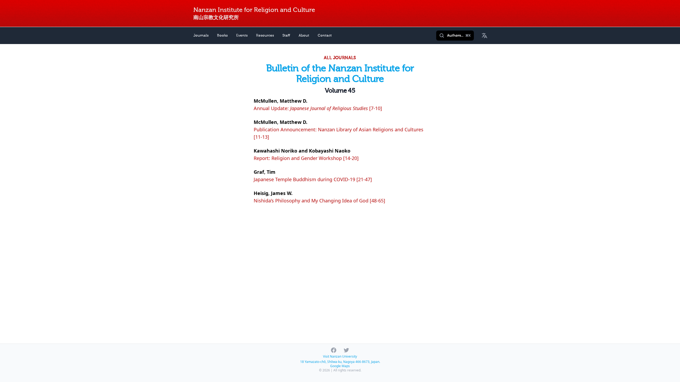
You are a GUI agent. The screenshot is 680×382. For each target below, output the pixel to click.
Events (242, 35)
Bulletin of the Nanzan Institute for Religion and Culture (340, 73)
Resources (265, 35)
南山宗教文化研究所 (216, 17)
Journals (201, 35)
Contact (325, 35)
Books (222, 35)
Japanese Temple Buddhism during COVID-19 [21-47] (313, 179)
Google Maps (340, 366)
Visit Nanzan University (340, 356)
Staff (286, 35)
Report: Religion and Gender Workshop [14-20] (306, 158)
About (304, 35)
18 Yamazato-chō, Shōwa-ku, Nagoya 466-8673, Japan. (340, 361)
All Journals (340, 57)
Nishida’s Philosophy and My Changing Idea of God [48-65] (319, 200)
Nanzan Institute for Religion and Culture (254, 10)
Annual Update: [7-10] (318, 108)
